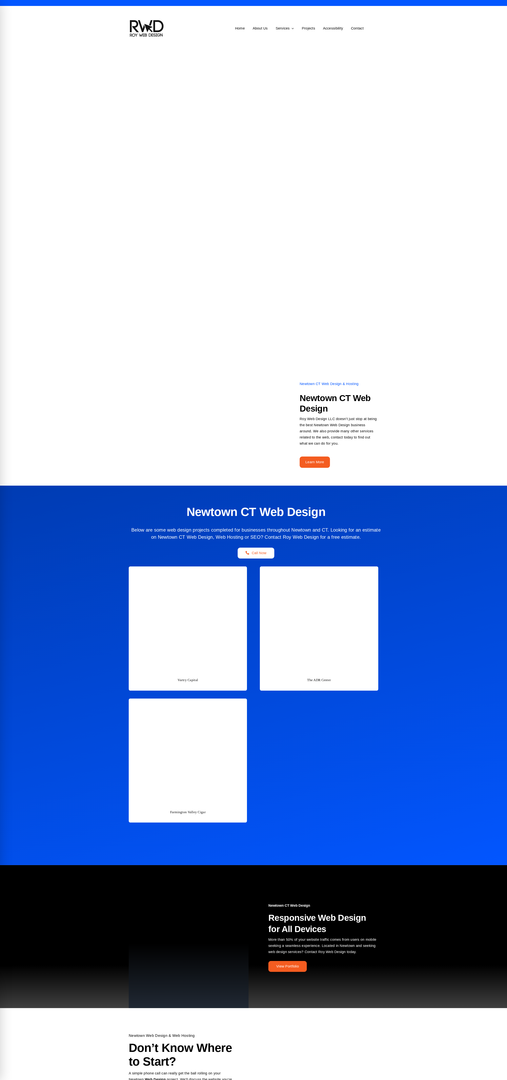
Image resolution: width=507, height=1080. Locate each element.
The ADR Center (319, 680)
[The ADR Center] (319, 569)
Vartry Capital (188, 680)
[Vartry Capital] (188, 569)
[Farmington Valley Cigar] (188, 701)
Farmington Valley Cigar (188, 812)
